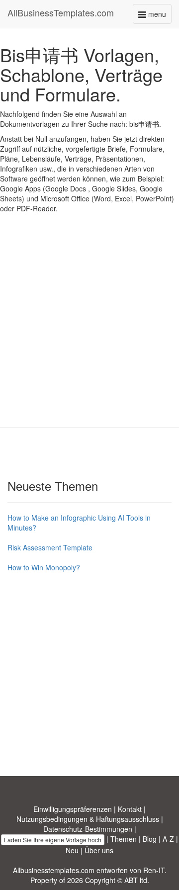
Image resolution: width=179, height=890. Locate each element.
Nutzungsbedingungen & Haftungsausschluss (87, 819)
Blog (150, 839)
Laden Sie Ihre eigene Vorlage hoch (52, 839)
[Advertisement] (89, 327)
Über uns (99, 850)
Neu (72, 850)
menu (159, 16)
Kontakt (130, 809)
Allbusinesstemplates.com (53, 870)
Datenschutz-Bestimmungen (87, 829)
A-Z (168, 839)
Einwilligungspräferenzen (72, 809)
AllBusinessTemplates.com (60, 12)
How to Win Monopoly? (43, 567)
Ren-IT (154, 870)
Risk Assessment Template (49, 547)
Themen (123, 839)
